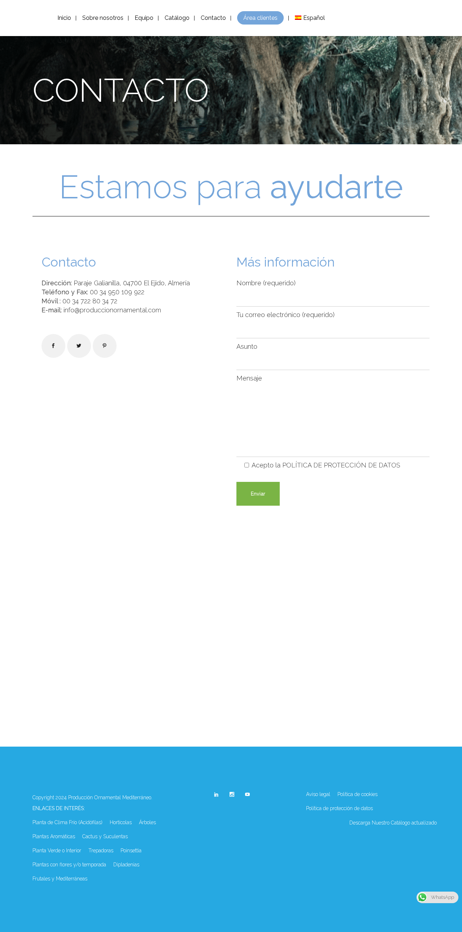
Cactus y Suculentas (105, 836)
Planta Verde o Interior (56, 850)
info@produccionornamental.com (112, 310)
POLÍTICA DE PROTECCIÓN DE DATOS (341, 465)
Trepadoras (100, 850)
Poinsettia (131, 850)
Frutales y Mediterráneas (59, 879)
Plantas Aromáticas (53, 836)
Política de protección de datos (339, 808)
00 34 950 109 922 (117, 292)
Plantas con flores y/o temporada (69, 864)
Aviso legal (318, 794)
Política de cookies (357, 794)
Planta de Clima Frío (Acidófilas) (67, 822)
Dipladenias (126, 864)
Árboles (147, 822)
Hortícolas (121, 822)
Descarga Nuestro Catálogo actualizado (393, 823)
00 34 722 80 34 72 (89, 301)
